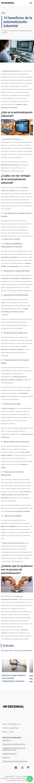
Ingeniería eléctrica (9, 754)
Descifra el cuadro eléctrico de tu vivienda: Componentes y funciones (14, 678)
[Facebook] (15, 767)
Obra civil (5, 757)
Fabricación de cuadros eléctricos (14, 761)
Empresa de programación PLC (13, 744)
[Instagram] (22, 767)
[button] (30, 2)
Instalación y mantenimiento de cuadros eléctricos (13, 749)
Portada (4, 31)
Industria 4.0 (6, 740)
